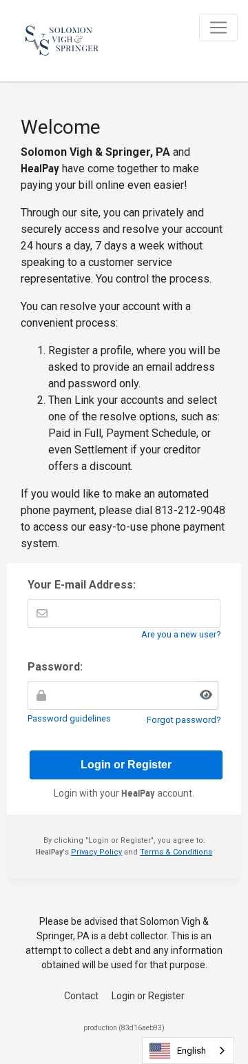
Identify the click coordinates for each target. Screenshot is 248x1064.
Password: (55, 666)
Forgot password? (183, 720)
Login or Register (148, 995)
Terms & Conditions (176, 852)
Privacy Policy (96, 852)
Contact (81, 995)
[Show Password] (206, 695)
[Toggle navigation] (218, 27)
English (191, 1050)
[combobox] (188, 1050)
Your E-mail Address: (82, 584)
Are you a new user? (180, 634)
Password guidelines (69, 718)
